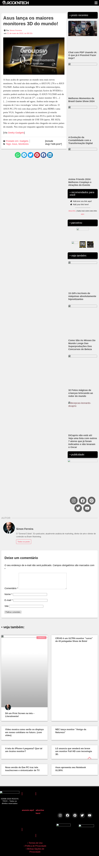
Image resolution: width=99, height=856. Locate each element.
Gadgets (24, 141)
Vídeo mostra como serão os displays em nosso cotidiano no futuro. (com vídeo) (24, 732)
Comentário (11, 588)
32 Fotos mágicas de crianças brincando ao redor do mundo (80, 393)
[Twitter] (78, 508)
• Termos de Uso (35, 843)
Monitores (23, 144)
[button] (18, 155)
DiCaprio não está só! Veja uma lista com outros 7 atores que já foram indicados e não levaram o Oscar (82, 441)
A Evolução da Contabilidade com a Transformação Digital (80, 140)
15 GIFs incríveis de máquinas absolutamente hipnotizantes (82, 296)
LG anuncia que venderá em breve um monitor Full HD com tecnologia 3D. (73, 751)
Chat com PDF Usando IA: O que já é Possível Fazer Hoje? (82, 55)
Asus (14, 144)
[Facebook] (82, 500)
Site (7, 606)
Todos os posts (24, 542)
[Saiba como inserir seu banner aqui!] (75, 244)
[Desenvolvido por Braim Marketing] (86, 826)
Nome (8, 594)
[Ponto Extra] (82, 244)
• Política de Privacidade (35, 846)
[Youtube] (87, 508)
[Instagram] (73, 500)
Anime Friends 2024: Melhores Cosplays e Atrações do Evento (79, 182)
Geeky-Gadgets (16, 132)
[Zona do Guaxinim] (90, 244)
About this (71, 211)
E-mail (9, 600)
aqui (82, 214)
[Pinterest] (91, 500)
